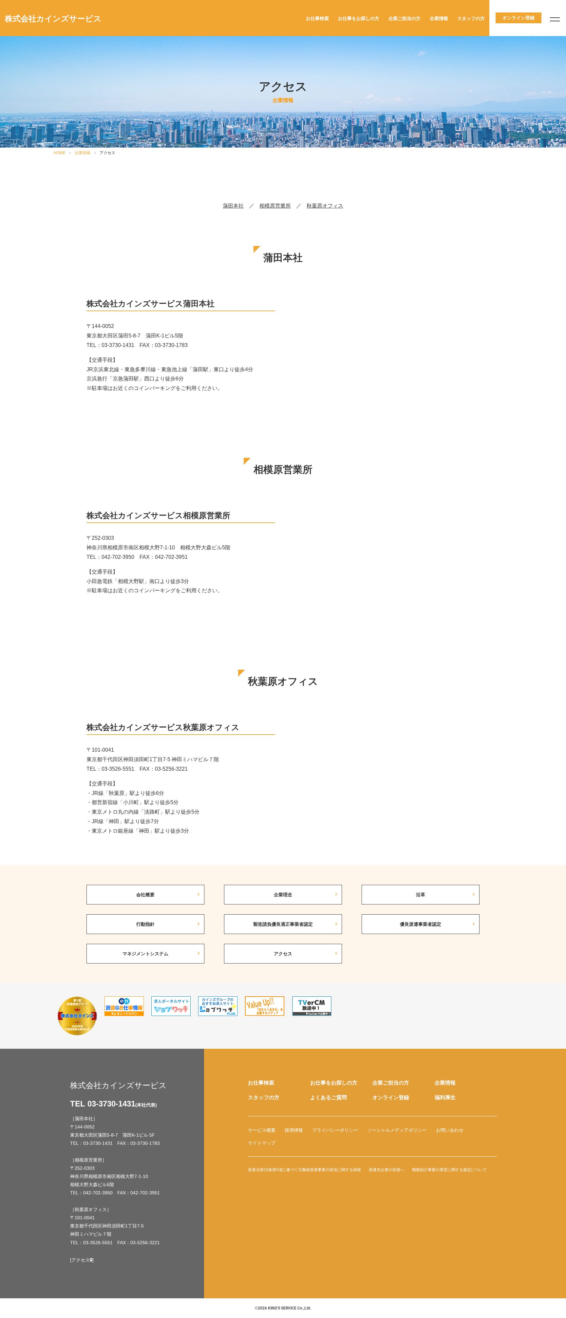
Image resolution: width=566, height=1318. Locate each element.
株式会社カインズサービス (53, 18)
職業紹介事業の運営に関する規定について (449, 1169)
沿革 (420, 894)
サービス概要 (261, 1130)
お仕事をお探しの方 (358, 18)
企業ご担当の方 (404, 18)
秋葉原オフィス (325, 206)
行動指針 (145, 924)
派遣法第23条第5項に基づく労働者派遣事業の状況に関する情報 (304, 1169)
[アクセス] (82, 1260)
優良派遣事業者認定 (420, 924)
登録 (518, 17)
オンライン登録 (390, 1097)
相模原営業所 (275, 206)
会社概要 (145, 894)
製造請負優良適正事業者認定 (283, 924)
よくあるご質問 (328, 1097)
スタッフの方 (471, 18)
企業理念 (283, 894)
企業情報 (439, 18)
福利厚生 (445, 1097)
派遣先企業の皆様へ (386, 1169)
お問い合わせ (449, 1130)
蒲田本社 (233, 206)
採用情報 (294, 1130)
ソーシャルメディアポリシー (397, 1130)
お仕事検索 (317, 18)
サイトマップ (261, 1143)
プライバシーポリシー (335, 1130)
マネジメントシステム (145, 953)
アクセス (283, 953)
